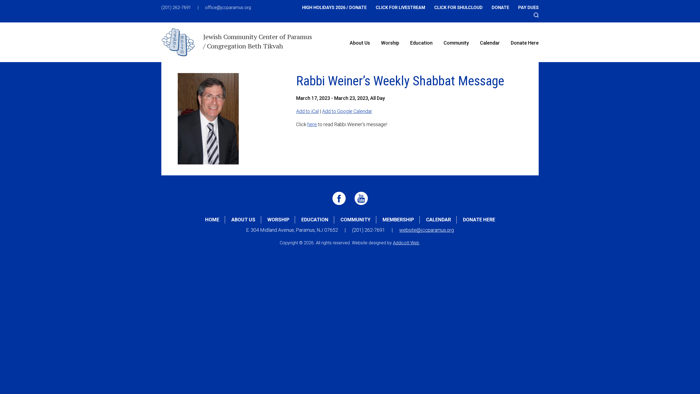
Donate (500, 7)
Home (212, 219)
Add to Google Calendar (347, 111)
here (312, 124)
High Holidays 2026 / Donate (334, 7)
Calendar (490, 43)
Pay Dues (528, 7)
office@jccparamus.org (228, 7)
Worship (390, 43)
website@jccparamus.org (426, 230)
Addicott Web (406, 242)
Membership (398, 219)
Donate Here (525, 43)
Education (421, 43)
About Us (360, 43)
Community (456, 43)
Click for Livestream (400, 7)
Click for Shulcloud (458, 7)
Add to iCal (307, 111)
